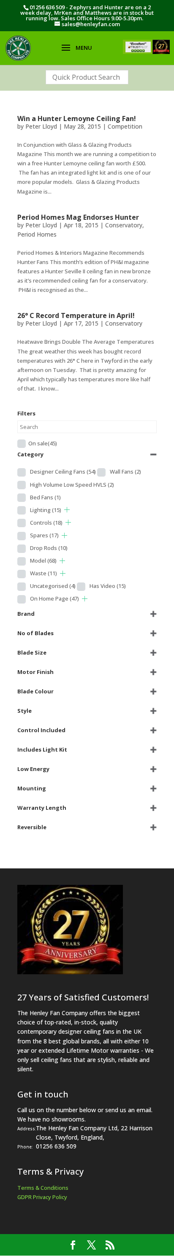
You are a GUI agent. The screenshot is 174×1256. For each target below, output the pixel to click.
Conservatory (123, 225)
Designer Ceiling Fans (63, 471)
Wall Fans (125, 471)
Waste (43, 573)
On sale (42, 443)
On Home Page (54, 598)
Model (43, 560)
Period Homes (37, 234)
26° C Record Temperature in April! (76, 315)
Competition (125, 126)
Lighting (45, 510)
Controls (46, 522)
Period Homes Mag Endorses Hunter (78, 217)
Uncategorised (53, 586)
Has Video (108, 586)
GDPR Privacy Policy (42, 1197)
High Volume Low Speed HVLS (72, 484)
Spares (44, 535)
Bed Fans (45, 497)
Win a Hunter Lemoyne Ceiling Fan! (76, 118)
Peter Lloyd (41, 126)
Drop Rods (49, 548)
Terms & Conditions (42, 1187)
